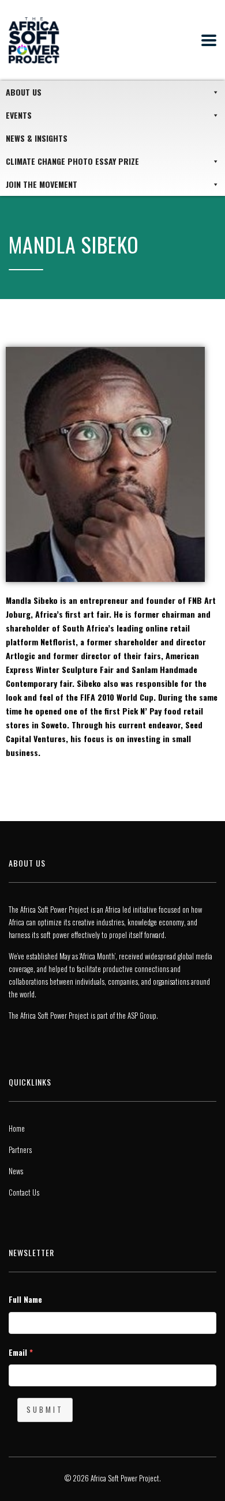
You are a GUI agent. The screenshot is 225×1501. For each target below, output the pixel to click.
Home (17, 1128)
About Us (24, 92)
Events (19, 115)
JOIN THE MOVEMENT (41, 184)
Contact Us (24, 1192)
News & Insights (37, 138)
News (16, 1171)
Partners (20, 1149)
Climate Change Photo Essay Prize (72, 161)
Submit (45, 1409)
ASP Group (141, 1015)
